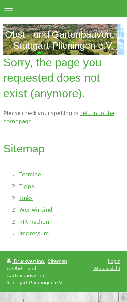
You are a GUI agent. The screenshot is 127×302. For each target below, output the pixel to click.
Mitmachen (34, 221)
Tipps (26, 185)
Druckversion (28, 260)
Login (114, 260)
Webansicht (106, 268)
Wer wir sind (35, 209)
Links (26, 197)
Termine (30, 173)
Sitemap (57, 260)
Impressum (34, 233)
